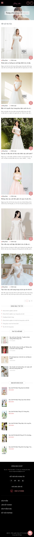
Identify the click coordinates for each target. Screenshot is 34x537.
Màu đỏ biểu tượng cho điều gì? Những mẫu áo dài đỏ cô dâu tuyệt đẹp (20, 347)
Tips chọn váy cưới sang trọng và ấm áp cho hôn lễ (16, 289)
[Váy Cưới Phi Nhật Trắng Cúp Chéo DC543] (4, 403)
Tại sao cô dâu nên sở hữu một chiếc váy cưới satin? (16, 153)
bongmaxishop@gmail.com (18, 471)
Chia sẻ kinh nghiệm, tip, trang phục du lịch (13, 314)
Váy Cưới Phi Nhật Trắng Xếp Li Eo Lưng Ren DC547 (20, 423)
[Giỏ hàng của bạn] (28, 3)
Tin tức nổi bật (17, 331)
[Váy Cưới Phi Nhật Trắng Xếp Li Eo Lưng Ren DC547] (4, 426)
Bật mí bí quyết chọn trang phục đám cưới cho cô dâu (15, 108)
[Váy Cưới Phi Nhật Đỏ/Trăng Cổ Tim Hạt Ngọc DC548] (4, 438)
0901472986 (19, 491)
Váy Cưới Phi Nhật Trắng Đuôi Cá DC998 (19, 388)
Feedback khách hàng (8, 317)
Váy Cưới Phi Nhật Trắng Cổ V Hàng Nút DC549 (19, 411)
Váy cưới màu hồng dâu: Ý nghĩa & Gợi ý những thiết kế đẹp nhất (19, 337)
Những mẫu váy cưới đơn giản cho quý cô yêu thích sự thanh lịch (16, 199)
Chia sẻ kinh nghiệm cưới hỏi (10, 310)
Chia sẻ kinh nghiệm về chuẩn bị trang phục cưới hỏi (16, 320)
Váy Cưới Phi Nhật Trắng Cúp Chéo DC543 (19, 399)
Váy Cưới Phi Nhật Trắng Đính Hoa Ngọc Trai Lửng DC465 (20, 447)
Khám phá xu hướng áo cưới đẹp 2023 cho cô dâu (16, 63)
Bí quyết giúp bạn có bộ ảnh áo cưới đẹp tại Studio (20, 357)
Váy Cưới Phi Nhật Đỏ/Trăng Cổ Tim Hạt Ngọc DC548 (20, 435)
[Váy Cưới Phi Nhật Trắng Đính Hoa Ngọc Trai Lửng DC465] (4, 450)
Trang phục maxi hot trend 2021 (11, 323)
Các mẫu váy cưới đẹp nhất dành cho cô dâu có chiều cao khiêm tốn (15, 244)
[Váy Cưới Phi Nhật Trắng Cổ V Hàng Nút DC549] (4, 415)
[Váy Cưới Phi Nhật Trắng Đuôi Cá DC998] (4, 391)
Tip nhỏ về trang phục (8, 327)
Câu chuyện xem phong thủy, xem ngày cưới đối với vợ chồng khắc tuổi (20, 367)
